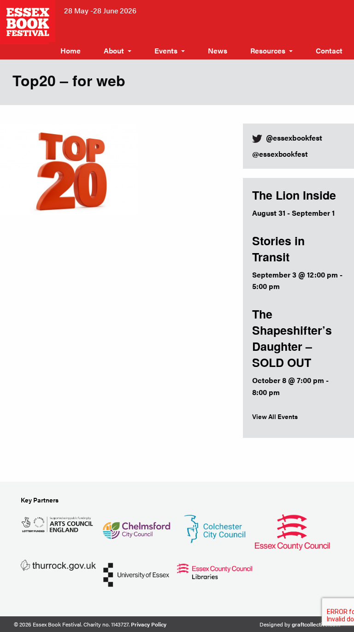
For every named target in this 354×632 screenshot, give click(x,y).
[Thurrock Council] (58, 564)
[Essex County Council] (292, 531)
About (114, 50)
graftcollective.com (316, 624)
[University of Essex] (136, 573)
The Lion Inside (294, 195)
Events (165, 50)
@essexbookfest (280, 153)
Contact (329, 50)
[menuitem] (70, 50)
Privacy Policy (148, 624)
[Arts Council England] (58, 523)
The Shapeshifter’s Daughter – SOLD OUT (292, 338)
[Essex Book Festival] (28, 21)
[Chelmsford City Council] (136, 526)
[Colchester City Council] (214, 527)
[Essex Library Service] (214, 570)
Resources (267, 50)
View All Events (275, 416)
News (217, 50)
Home (70, 50)
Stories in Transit (278, 248)
